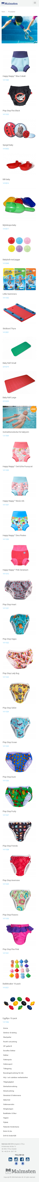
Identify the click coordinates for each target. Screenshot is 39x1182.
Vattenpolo (7, 1060)
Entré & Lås (7, 1131)
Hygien (6, 1118)
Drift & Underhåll (9, 1136)
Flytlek (5, 1122)
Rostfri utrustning (10, 1042)
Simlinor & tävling (10, 1033)
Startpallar (7, 1037)
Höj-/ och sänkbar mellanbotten (15, 1077)
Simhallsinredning (10, 1086)
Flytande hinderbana (11, 1127)
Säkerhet (6, 1100)
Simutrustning (8, 1091)
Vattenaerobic (8, 1104)
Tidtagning (7, 1069)
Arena (5, 1028)
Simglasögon (8, 1109)
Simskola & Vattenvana (12, 1095)
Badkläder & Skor (10, 1113)
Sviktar (5, 1055)
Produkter (11, 12)
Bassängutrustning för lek (13, 1073)
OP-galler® (7, 1046)
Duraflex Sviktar (9, 1051)
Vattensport (7, 1064)
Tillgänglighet (8, 1082)
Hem (3, 12)
